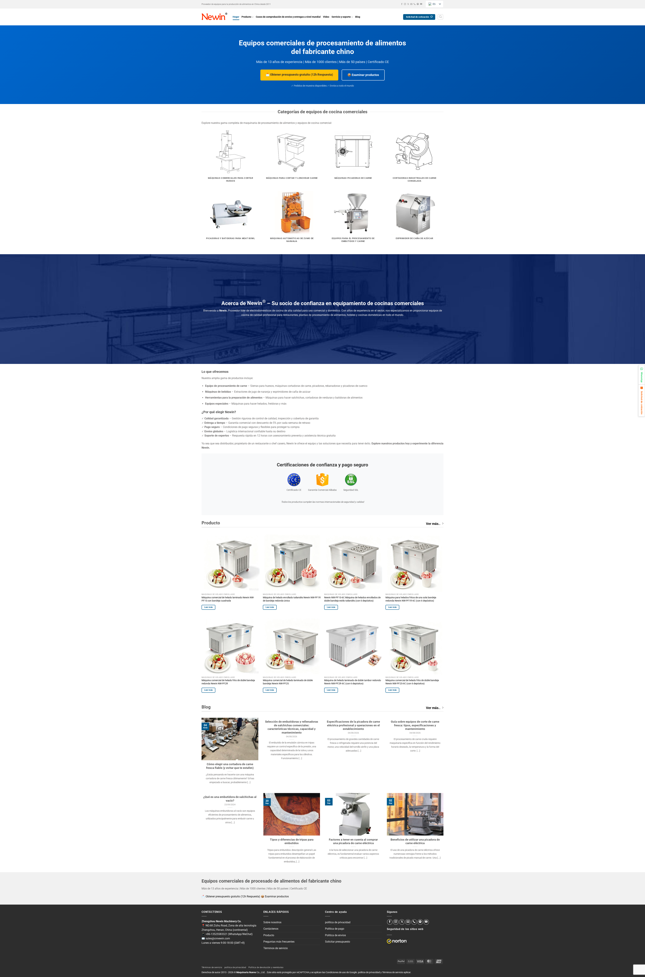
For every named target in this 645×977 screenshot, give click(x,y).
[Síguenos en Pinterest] (418, 4)
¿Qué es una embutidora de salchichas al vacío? (229, 798)
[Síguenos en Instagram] (405, 4)
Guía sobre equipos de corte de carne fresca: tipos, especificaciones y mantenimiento (415, 725)
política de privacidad (337, 922)
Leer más (208, 607)
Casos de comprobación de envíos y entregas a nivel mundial (288, 16)
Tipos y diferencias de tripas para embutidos (291, 841)
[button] (440, 17)
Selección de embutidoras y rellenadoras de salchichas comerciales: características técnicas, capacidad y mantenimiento (291, 727)
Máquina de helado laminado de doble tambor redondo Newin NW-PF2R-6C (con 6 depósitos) (352, 682)
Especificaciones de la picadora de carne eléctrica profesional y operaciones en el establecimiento (353, 725)
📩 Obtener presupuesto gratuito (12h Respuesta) (299, 74)
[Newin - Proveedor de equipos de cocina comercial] (215, 17)
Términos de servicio (275, 948)
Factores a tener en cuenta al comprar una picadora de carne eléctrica (353, 841)
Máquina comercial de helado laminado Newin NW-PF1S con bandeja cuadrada (228, 599)
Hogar (236, 16)
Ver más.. (433, 524)
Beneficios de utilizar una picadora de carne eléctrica (415, 841)
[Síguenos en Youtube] (421, 4)
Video (326, 16)
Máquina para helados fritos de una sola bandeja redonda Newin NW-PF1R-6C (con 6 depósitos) (410, 599)
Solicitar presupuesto (337, 941)
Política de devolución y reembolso (266, 967)
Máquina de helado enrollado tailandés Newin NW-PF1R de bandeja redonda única (292, 599)
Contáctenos (270, 928)
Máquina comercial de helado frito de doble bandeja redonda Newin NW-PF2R (228, 682)
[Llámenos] (415, 4)
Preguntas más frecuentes (278, 941)
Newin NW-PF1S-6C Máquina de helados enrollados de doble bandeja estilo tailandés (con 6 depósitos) (352, 599)
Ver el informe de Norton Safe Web (397, 941)
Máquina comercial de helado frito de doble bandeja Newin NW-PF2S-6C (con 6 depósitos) (412, 682)
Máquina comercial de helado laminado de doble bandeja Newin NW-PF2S (288, 682)
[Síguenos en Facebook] (402, 4)
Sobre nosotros (272, 922)
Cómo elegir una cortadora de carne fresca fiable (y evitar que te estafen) (230, 766)
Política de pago (334, 928)
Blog (357, 16)
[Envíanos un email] (411, 4)
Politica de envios (335, 935)
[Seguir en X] (408, 4)
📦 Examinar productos (363, 75)
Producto (246, 16)
